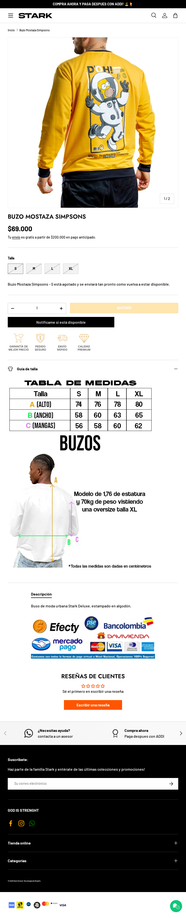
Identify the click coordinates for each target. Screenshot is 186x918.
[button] (175, 15)
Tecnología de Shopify (32, 881)
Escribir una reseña (93, 705)
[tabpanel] (93, 631)
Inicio (11, 30)
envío (16, 237)
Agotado (124, 308)
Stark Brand (18, 881)
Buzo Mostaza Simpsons (34, 30)
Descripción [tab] (41, 594)
